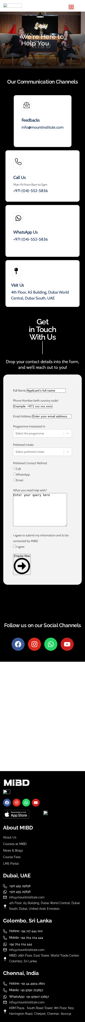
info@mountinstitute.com (43, 127)
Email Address (22, 416)
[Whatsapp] (50, 644)
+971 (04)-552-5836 (30, 190)
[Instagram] (34, 644)
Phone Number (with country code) (35, 400)
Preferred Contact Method (30, 463)
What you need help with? (30, 490)
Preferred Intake (23, 445)
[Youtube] (67, 644)
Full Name (19, 390)
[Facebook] (18, 644)
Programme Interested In (29, 426)
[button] (71, 6)
